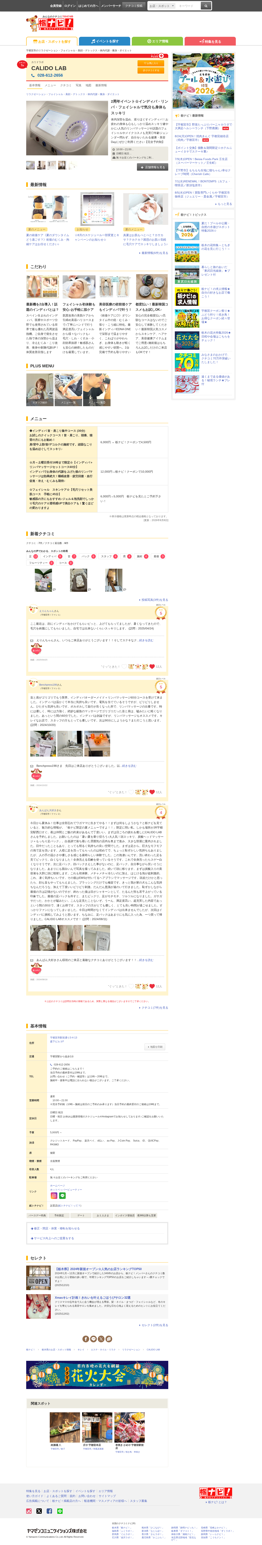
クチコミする (152, 70)
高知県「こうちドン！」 (213, 1537)
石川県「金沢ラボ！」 (123, 1537)
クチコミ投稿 (133, 5)
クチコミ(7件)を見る (155, 1007)
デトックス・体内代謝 (85, 94)
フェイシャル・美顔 (59, 94)
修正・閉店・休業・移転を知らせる (57, 1228)
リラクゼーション (36, 94)
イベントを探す (107, 41)
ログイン (70, 5)
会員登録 (56, 5)
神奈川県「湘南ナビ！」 (183, 1534)
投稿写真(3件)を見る (155, 599)
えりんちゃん (46, 611)
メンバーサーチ (111, 5)
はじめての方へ (88, 5)
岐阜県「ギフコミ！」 (182, 1531)
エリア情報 (160, 41)
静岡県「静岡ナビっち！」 (184, 1528)
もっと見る (225, 203)
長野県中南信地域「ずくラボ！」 (218, 1531)
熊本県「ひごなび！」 (153, 1528)
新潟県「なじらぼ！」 (153, 1531)
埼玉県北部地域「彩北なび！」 (183, 1538)
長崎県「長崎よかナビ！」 (214, 1528)
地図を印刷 (156, 1046)
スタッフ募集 (138, 1500)
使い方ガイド (34, 1496)
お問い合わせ (87, 1496)
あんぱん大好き (47, 810)
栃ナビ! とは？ (217, 1502)
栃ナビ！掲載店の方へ (66, 1500)
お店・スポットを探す (54, 41)
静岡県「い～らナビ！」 (213, 1534)
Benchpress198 (48, 684)
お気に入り (152, 63)
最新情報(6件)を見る (155, 253)
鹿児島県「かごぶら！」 (154, 1537)
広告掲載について (37, 1500)
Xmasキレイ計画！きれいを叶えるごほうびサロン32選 (93, 1297)
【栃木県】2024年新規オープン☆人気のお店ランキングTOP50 (98, 1269)
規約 (72, 1496)
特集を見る (213, 41)
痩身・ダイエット (110, 94)
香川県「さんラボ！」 (153, 1534)
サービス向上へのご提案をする (54, 1238)
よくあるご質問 (56, 1496)
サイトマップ (107, 1496)
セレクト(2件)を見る (155, 1325)
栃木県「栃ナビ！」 (122, 1528)
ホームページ (57, 1185)
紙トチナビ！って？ (69, 1205)
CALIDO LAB (49, 68)
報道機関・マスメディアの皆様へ (105, 1500)
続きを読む (146, 640)
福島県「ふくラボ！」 (123, 1531)
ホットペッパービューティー (66, 1189)
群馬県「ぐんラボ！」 (123, 1534)
